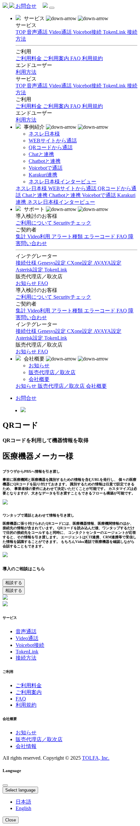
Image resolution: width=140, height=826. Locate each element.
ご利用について (34, 297)
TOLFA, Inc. (95, 758)
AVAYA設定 (107, 331)
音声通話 (38, 85)
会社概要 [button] (34, 358)
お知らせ (27, 351)
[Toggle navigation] (51, 8)
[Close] (5, 785)
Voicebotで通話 (99, 195)
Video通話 (61, 85)
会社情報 (26, 746)
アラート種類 (67, 310)
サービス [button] (34, 18)
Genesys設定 (52, 331)
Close (10, 820)
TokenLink (115, 85)
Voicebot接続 (88, 85)
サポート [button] (34, 209)
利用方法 (26, 120)
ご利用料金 (29, 106)
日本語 (23, 802)
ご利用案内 (56, 106)
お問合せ (26, 6)
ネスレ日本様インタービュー (61, 202)
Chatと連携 (35, 195)
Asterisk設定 (30, 338)
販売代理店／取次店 (62, 386)
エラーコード (100, 310)
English (23, 808)
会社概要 (96, 386)
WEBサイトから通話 (73, 188)
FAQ (76, 106)
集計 (21, 310)
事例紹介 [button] (34, 127)
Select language (20, 790)
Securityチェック (72, 297)
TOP (21, 85)
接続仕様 (27, 331)
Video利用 (39, 310)
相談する (13, 582)
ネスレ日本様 (32, 188)
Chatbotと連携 (65, 195)
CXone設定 (80, 331)
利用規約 (92, 106)
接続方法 (26, 658)
